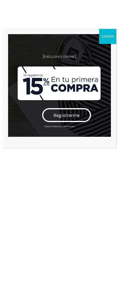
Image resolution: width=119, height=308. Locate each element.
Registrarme (66, 115)
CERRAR (107, 36)
